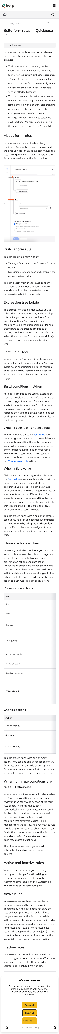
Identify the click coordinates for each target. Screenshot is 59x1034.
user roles (39, 434)
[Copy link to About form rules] (36, 135)
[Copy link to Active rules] (27, 894)
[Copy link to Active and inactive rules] (48, 863)
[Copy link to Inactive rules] (29, 947)
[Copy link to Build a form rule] (36, 249)
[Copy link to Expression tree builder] (45, 302)
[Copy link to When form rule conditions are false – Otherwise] (36, 787)
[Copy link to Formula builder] (33, 352)
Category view (14, 23)
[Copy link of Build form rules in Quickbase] (6, 35)
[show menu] (54, 5)
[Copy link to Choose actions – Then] (45, 543)
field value (14, 479)
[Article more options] (53, 23)
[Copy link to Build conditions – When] (48, 386)
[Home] (8, 6)
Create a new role (18, 461)
